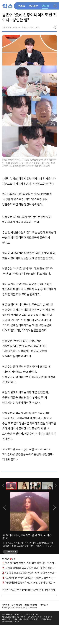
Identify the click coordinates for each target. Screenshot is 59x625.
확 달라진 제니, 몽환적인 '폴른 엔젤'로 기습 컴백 (27, 537)
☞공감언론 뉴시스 (12, 449)
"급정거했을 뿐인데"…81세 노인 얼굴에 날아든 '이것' (30, 582)
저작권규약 (44, 605)
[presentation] (3, 485)
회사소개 (5, 605)
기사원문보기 (10, 551)
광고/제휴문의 (16, 605)
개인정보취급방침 (31, 605)
